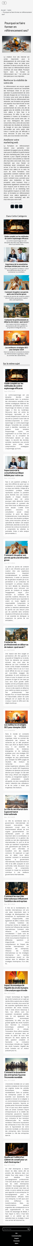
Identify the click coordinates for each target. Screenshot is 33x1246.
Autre (9, 10)
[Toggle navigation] (4, 2)
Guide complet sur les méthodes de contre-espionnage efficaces (16, 237)
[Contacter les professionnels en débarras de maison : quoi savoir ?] (16, 310)
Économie (17, 1241)
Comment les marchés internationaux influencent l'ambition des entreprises (16, 898)
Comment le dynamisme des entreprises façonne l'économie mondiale (15, 1074)
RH (16, 1233)
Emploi (16, 1238)
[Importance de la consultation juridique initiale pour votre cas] (16, 254)
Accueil (3, 10)
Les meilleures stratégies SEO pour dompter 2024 (16, 348)
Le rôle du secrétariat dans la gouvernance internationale (16, 811)
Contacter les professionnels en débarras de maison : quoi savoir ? (16, 321)
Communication (16, 1236)
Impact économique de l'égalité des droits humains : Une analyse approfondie (16, 987)
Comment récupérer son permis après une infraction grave (16, 293)
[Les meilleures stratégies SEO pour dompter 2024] (16, 338)
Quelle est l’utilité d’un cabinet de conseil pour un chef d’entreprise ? (15, 1159)
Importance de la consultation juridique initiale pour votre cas (16, 265)
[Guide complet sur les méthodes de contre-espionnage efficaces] (16, 227)
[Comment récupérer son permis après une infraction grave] (16, 282)
